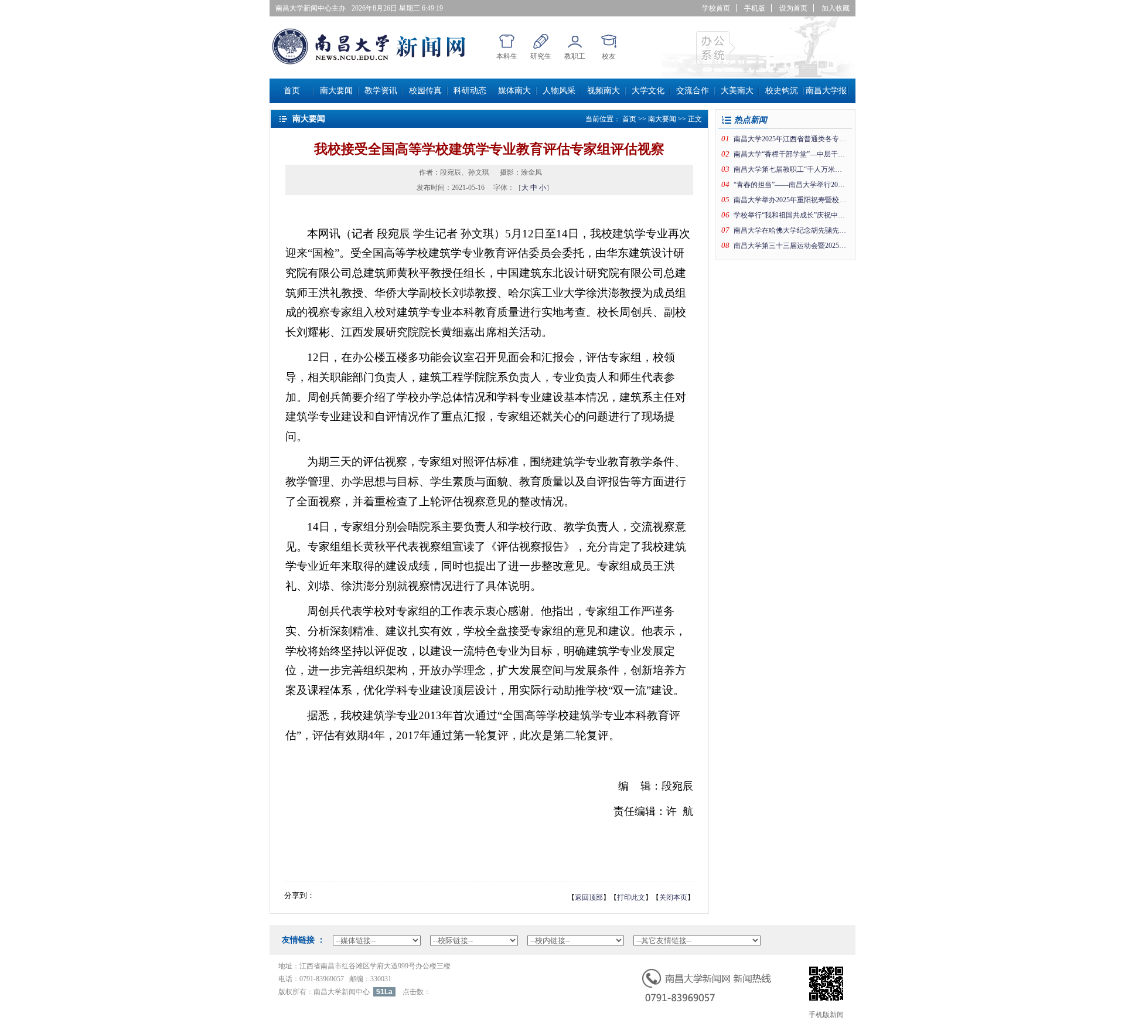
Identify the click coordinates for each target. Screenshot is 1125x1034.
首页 (292, 90)
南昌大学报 (826, 90)
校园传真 (425, 90)
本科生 (506, 56)
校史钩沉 (781, 90)
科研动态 (470, 90)
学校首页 (716, 8)
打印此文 (631, 897)
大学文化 (648, 90)
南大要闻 (336, 90)
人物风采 (559, 90)
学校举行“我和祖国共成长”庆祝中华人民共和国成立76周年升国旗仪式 (790, 215)
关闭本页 (673, 897)
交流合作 (692, 90)
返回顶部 (589, 897)
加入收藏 (835, 8)
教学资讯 (380, 90)
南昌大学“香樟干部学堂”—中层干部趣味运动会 (790, 154)
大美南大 (737, 90)
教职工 (574, 56)
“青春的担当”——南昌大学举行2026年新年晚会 (790, 185)
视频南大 (603, 90)
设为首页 (793, 8)
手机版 (754, 8)
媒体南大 (514, 90)
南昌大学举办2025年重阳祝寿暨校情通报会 (790, 200)
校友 (609, 56)
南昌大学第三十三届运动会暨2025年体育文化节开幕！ (790, 246)
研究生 (540, 56)
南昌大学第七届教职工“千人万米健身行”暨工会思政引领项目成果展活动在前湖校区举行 (790, 169)
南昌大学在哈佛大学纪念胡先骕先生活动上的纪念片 (790, 230)
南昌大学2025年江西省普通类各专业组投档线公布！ (790, 139)
